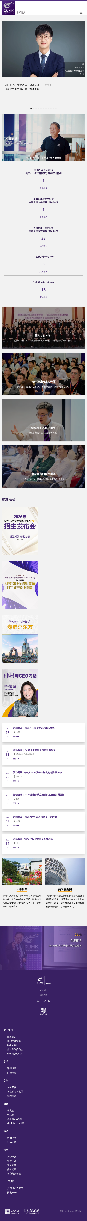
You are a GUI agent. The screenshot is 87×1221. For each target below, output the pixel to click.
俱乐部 (10, 1115)
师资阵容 (11, 1073)
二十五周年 (9, 1181)
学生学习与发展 (15, 1092)
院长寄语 (11, 1037)
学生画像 (11, 1087)
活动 (6, 1131)
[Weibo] (44, 1001)
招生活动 (11, 1161)
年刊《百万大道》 (16, 1123)
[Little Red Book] (39, 1001)
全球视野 (11, 1096)
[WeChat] (49, 1001)
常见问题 (11, 1165)
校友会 (10, 1111)
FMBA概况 (12, 1045)
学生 (6, 1081)
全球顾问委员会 (15, 1050)
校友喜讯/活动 (14, 1119)
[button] (31, 108)
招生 (6, 1150)
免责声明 (43, 995)
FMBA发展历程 (14, 1054)
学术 (6, 1062)
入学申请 (11, 1157)
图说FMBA (12, 1193)
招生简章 (11, 1169)
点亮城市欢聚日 (15, 1188)
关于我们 (8, 1030)
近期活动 (11, 1138)
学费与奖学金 (14, 1174)
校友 (6, 1104)
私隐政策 (43, 990)
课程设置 (11, 1068)
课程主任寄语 (14, 1041)
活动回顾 (11, 1142)
